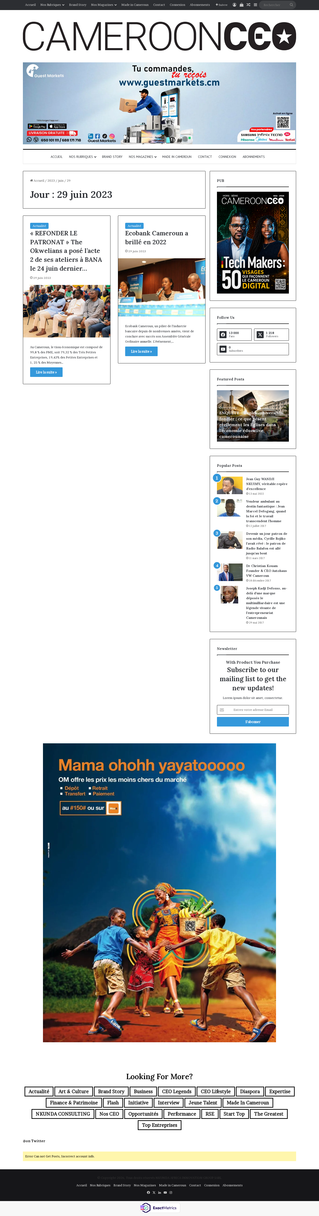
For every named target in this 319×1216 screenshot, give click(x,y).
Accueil (30, 5)
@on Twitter (34, 1141)
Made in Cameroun (135, 5)
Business (143, 1091)
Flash (113, 1103)
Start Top (234, 1114)
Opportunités (143, 1114)
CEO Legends (176, 1091)
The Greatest (269, 1114)
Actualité (39, 226)
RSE (210, 1114)
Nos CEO (109, 1114)
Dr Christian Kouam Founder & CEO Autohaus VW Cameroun (266, 571)
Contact (159, 5)
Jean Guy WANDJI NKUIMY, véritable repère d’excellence (266, 484)
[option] (253, 416)
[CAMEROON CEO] (159, 36)
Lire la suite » (46, 372)
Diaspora (250, 1091)
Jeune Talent (203, 1103)
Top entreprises (159, 1125)
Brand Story (77, 5)
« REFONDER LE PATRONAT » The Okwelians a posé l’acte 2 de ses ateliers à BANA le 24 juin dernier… (66, 250)
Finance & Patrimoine (74, 1103)
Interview (168, 1103)
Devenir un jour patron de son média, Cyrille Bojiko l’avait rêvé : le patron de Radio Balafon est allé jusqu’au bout (266, 543)
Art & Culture (74, 1091)
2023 (51, 180)
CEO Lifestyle (216, 1091)
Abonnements (200, 5)
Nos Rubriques (50, 5)
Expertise (280, 1091)
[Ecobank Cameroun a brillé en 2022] (161, 287)
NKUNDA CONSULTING (63, 1114)
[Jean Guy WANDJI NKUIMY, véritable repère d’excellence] (230, 485)
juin (61, 180)
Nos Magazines (102, 5)
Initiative (138, 1103)
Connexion (177, 5)
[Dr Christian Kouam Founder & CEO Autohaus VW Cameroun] (230, 572)
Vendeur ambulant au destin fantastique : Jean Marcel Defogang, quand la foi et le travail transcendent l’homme (266, 511)
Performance (182, 1114)
